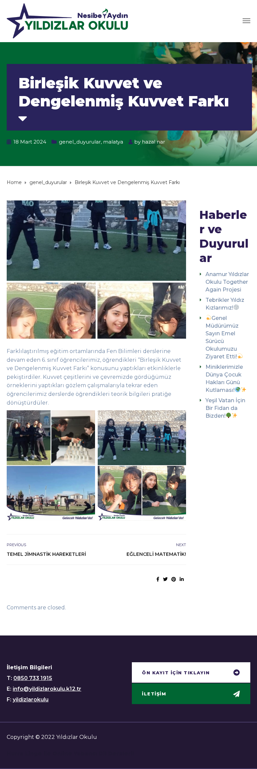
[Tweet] (165, 579)
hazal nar (153, 142)
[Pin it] (173, 579)
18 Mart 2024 (29, 142)
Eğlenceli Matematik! (156, 554)
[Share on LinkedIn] (182, 579)
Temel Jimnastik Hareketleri (46, 554)
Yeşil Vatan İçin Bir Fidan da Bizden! (225, 408)
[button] (191, 673)
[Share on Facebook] (157, 579)
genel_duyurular (80, 142)
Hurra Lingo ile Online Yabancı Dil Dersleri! (70, 753)
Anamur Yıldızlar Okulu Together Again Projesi (227, 282)
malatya (113, 142)
